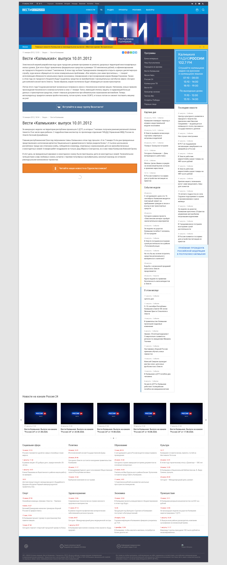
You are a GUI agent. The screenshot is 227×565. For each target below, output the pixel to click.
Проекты (123, 10)
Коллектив (59, 4)
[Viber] (128, 52)
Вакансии (82, 4)
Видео (44, 52)
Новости (90, 10)
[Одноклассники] (126, 52)
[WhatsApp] (131, 52)
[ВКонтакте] (123, 52)
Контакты (90, 4)
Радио (110, 10)
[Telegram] (136, 52)
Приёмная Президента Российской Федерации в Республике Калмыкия (191, 251)
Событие (161, 118)
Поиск (97, 4)
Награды (74, 4)
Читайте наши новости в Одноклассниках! (82, 168)
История (67, 4)
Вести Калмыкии (56, 52)
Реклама (136, 10)
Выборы (150, 10)
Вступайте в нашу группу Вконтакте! (82, 106)
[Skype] (133, 52)
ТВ (101, 10)
